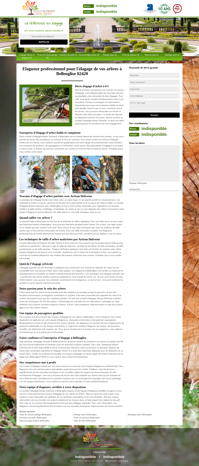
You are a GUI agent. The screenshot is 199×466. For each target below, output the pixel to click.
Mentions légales (116, 461)
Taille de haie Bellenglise (84, 421)
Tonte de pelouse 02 (130, 55)
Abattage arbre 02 (172, 55)
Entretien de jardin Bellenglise (33, 417)
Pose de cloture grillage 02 (47, 56)
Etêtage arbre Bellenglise (85, 414)
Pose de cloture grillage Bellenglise (35, 414)
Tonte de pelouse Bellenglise (86, 417)
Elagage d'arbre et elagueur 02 (26, 56)
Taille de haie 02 (151, 55)
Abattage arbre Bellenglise (140, 414)
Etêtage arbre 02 (110, 55)
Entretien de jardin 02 (68, 55)
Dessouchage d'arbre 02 (89, 55)
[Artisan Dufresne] (38, 8)
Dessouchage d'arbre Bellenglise (34, 421)
